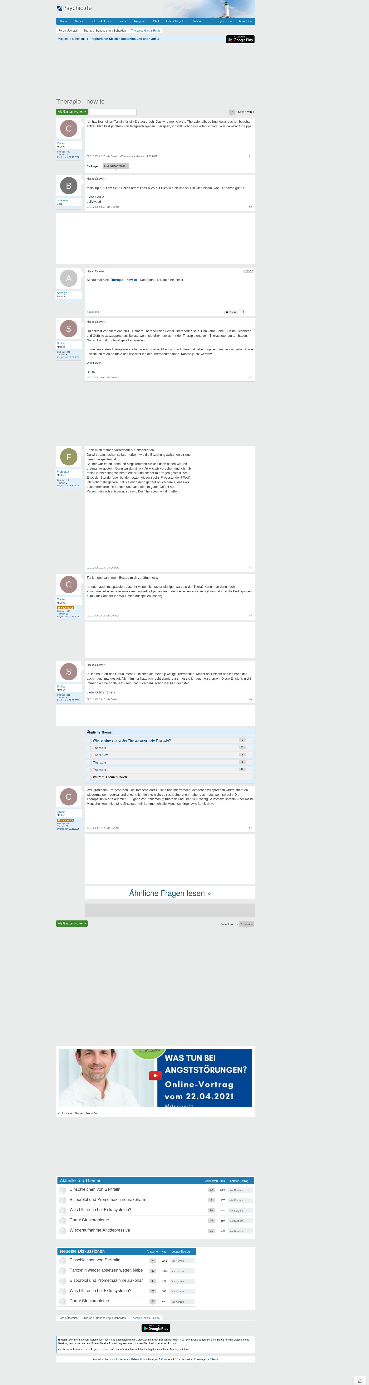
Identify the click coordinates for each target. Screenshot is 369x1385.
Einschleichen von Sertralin (95, 1189)
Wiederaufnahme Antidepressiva (100, 1230)
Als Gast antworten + (72, 111)
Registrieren (224, 21)
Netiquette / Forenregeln (194, 1359)
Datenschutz (138, 1359)
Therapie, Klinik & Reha (145, 1318)
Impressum (122, 1359)
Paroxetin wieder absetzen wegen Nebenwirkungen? (118, 1270)
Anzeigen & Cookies (159, 1359)
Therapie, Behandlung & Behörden (105, 1318)
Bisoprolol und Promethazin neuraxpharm (108, 1199)
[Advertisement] (170, 859)
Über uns (109, 1359)
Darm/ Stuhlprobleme (89, 1220)
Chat (156, 21)
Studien (196, 21)
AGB (175, 1359)
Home (64, 21)
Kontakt (96, 1359)
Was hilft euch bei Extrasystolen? (100, 1209)
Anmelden (245, 21)
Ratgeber (140, 21)
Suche (123, 21)
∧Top (360, 1380)
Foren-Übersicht (68, 1318)
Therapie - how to (80, 100)
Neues (79, 21)
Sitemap (214, 1359)
